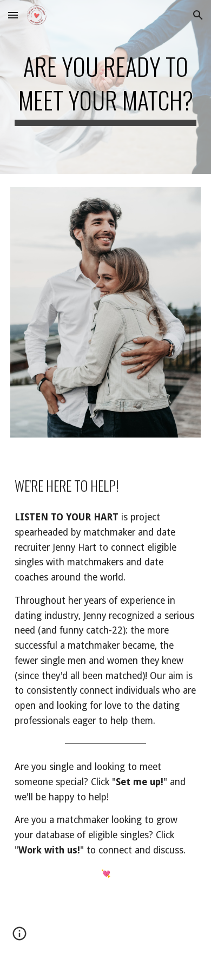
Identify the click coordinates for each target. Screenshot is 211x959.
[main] (105, 87)
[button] (13, 15)
